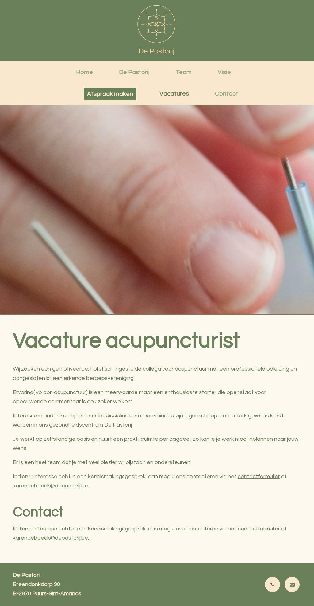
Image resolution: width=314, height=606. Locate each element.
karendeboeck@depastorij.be (50, 486)
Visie (224, 72)
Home (84, 72)
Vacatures (174, 94)
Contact (226, 94)
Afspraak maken (110, 94)
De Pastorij (134, 72)
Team (184, 72)
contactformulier (259, 476)
